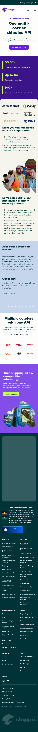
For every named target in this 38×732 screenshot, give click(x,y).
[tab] (5, 306)
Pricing (4, 644)
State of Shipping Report (8, 621)
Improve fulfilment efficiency (26, 561)
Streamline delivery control (26, 566)
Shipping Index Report (9, 635)
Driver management (8, 585)
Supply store (24, 635)
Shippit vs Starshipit (9, 647)
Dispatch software (8, 597)
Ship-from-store (25, 571)
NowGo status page (27, 628)
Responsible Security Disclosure (13, 702)
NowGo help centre (26, 617)
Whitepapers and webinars (8, 627)
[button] (28, 10)
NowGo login (24, 664)
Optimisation (6, 569)
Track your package (27, 657)
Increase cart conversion (24, 544)
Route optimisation (8, 594)
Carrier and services (27, 631)
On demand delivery (26, 580)
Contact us (24, 639)
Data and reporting (8, 576)
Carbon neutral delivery (25, 598)
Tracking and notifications (6, 581)
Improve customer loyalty (26, 549)
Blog (3, 617)
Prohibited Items (7, 692)
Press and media (7, 664)
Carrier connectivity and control (8, 556)
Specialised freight (26, 587)
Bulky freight (24, 583)
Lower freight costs (27, 557)
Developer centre (26, 621)
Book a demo (24, 671)
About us (5, 657)
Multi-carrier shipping (9, 543)
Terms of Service (8, 688)
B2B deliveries (25, 590)
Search (22, 653)
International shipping (27, 594)
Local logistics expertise (25, 603)
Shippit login (24, 660)
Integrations (6, 640)
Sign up (23, 667)
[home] (8, 10)
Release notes (7, 614)
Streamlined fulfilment (9, 573)
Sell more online (25, 553)
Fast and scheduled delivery (26, 575)
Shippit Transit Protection (7, 551)
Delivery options (7, 547)
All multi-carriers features (7, 589)
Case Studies (6, 631)
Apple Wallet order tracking (8, 561)
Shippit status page (27, 624)
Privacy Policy (6, 699)
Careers (5, 660)
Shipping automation (9, 566)
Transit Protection (8, 695)
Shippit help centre (26, 614)
